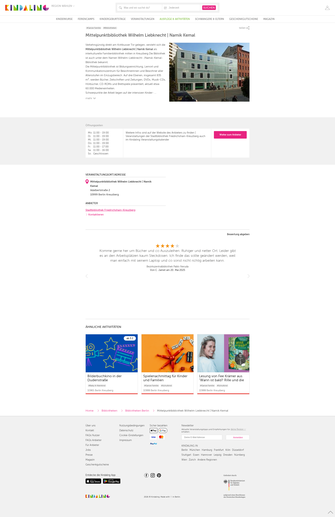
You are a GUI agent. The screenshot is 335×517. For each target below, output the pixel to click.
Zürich (192, 459)
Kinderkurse (64, 19)
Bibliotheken (109, 410)
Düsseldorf (238, 450)
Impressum (125, 440)
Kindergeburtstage (113, 19)
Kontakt (89, 430)
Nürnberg (239, 455)
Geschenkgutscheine (243, 19)
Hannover (206, 455)
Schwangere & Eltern (209, 19)
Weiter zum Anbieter (230, 134)
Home (89, 410)
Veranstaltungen (142, 19)
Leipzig (217, 455)
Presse (89, 455)
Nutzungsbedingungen (131, 425)
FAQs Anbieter (93, 440)
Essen (196, 455)
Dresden (227, 455)
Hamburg (207, 450)
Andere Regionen (207, 459)
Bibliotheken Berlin (137, 410)
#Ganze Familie (94, 28)
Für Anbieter (92, 445)
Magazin (269, 19)
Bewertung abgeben (238, 234)
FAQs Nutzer (92, 435)
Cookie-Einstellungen (131, 435)
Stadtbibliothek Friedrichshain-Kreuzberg (110, 210)
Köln (227, 450)
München (194, 450)
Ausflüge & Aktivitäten (175, 19)
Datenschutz (126, 430)
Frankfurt (219, 450)
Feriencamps (86, 19)
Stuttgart (186, 455)
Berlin (184, 450)
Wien (184, 459)
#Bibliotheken (109, 28)
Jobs (88, 450)
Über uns (90, 425)
